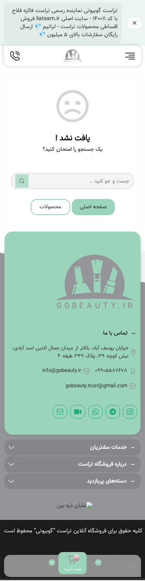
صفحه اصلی (93, 207)
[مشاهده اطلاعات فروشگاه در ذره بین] (75, 505)
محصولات (50, 207)
